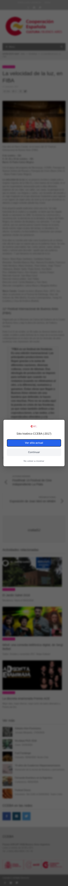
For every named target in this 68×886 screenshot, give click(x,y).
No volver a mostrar (34, 461)
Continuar (34, 452)
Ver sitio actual (34, 442)
